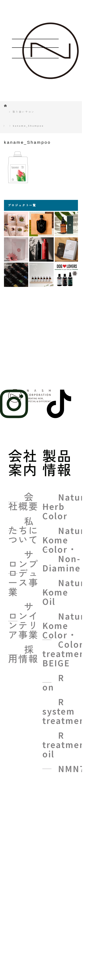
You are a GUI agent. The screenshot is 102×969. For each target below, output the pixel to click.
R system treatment (66, 711)
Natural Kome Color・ (67, 549)
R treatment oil (66, 744)
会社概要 (23, 501)
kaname (76, 783)
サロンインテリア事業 (23, 621)
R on (53, 682)
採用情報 (23, 654)
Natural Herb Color (67, 506)
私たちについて (23, 531)
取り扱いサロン (24, 111)
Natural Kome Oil (67, 592)
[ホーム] (5, 104)
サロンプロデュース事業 (23, 573)
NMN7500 (80, 769)
